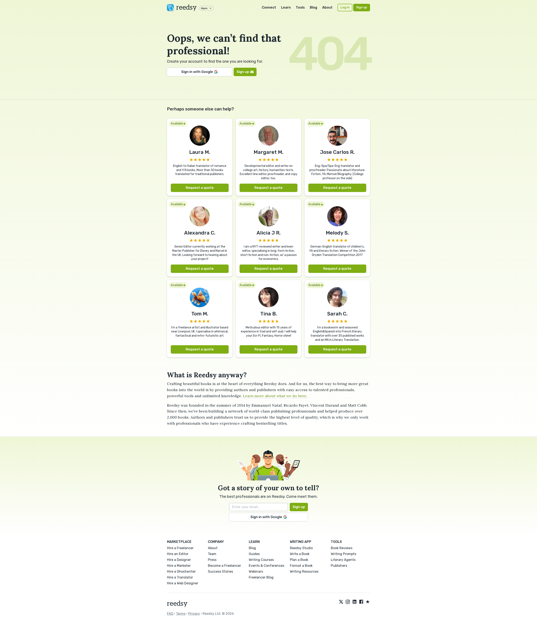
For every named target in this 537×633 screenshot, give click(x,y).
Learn (286, 7)
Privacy (194, 614)
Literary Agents (343, 560)
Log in (344, 7)
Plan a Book (299, 560)
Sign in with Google (197, 72)
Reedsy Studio (301, 548)
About (327, 7)
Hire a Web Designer (182, 583)
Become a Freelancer (224, 566)
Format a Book (301, 566)
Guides (254, 554)
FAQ (170, 614)
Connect (269, 7)
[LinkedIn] (354, 601)
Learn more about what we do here (274, 395)
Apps (204, 8)
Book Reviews (341, 548)
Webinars (256, 571)
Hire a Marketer (179, 566)
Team (212, 554)
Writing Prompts (343, 554)
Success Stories (220, 571)
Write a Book (299, 554)
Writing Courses (261, 560)
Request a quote (200, 188)
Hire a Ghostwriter (181, 571)
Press (212, 560)
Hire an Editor (177, 554)
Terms (180, 614)
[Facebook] (361, 601)
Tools (300, 7)
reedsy (186, 8)
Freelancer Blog (261, 577)
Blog (313, 7)
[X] (341, 601)
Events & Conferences (266, 566)
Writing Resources (304, 571)
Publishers (339, 566)
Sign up (361, 7)
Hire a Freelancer (180, 548)
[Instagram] (347, 601)
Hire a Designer (179, 560)
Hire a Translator (180, 577)
